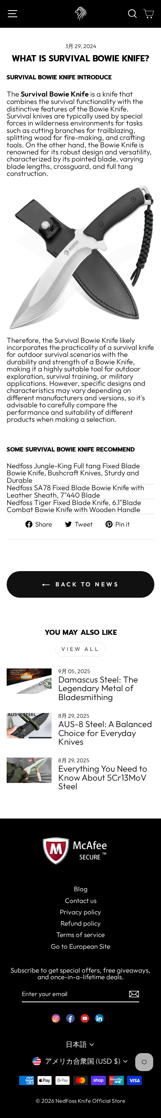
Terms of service (80, 934)
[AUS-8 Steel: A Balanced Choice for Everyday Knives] (29, 725)
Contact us (81, 900)
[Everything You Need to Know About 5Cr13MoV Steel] (29, 770)
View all (80, 648)
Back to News (86, 584)
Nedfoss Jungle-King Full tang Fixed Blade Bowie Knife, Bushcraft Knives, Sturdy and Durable (73, 473)
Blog (81, 889)
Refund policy (81, 923)
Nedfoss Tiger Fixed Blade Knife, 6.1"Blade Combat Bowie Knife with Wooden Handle (74, 506)
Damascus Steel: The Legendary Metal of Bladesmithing (98, 688)
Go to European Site (80, 946)
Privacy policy (80, 912)
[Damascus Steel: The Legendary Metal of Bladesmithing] (29, 680)
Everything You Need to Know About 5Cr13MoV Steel (102, 777)
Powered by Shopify (80, 1112)
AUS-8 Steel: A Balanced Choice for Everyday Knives (105, 732)
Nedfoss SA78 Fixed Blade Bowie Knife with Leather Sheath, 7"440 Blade (75, 491)
